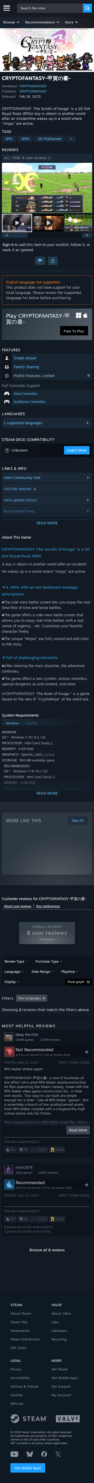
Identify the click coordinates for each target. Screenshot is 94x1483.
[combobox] (50, 8)
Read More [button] (78, 1130)
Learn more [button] (76, 450)
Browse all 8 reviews (47, 1250)
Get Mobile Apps (28, 1468)
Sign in (8, 244)
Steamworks (20, 1330)
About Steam (20, 1313)
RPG (9, 139)
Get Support (61, 1386)
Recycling (59, 1339)
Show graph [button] (75, 982)
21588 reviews (50, 1040)
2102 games (23, 1172)
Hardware (59, 1330)
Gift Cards (18, 1348)
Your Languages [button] (29, 998)
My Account (61, 1395)
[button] (11, 22)
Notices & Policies (24, 1386)
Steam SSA (18, 1322)
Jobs (55, 1322)
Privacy (16, 1369)
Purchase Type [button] (47, 961)
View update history (20, 500)
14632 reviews (48, 1172)
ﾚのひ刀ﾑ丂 (24, 1167)
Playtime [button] (68, 971)
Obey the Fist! (26, 1034)
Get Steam (59, 1369)
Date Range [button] (41, 971)
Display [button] (10, 982)
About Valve (61, 1313)
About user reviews (17, 906)
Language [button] (12, 971)
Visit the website (18, 489)
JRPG (25, 139)
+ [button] (71, 139)
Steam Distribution (25, 1339)
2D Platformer (50, 139)
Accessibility (20, 1378)
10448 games (24, 1040)
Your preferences (48, 906)
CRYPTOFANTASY (33, 86)
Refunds (17, 1403)
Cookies (16, 1395)
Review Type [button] (14, 961)
